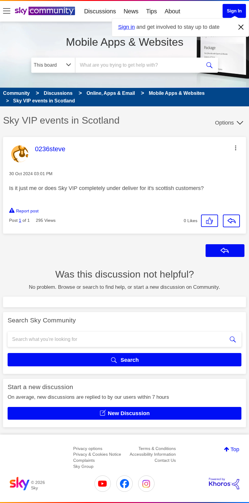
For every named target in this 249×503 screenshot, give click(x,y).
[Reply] (231, 221)
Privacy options (87, 448)
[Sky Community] (45, 10)
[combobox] (139, 65)
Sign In (234, 10)
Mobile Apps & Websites (124, 42)
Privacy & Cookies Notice (97, 454)
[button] (235, 148)
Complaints (84, 460)
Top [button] (234, 449)
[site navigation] (6, 11)
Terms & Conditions (157, 448)
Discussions (100, 11)
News (131, 11)
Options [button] (224, 123)
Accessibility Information (153, 454)
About (172, 11)
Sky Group (83, 466)
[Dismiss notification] (241, 27)
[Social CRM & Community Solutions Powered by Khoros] (224, 483)
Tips (151, 11)
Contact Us (165, 460)
